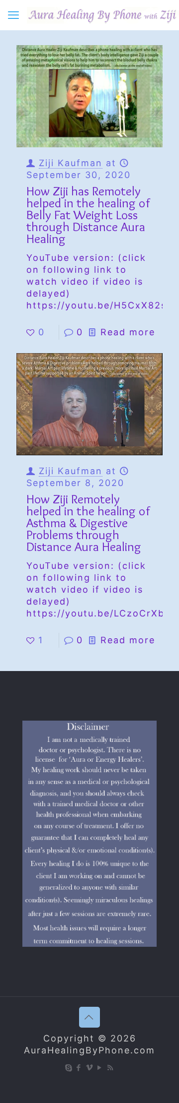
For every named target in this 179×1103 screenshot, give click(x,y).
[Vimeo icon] (89, 1067)
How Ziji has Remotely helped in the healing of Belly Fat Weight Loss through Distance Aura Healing (88, 214)
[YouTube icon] (100, 1067)
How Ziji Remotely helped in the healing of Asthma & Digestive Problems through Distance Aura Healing (88, 522)
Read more (127, 332)
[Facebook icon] (79, 1067)
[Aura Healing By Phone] (103, 14)
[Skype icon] (69, 1067)
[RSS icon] (110, 1067)
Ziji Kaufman (70, 163)
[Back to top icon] (89, 1017)
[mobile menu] (13, 14)
